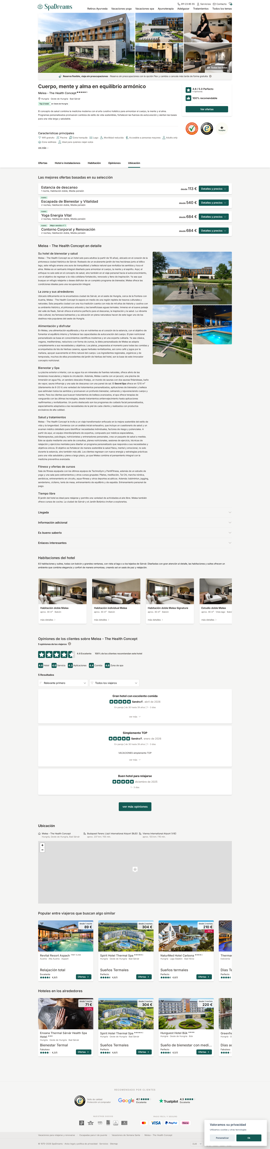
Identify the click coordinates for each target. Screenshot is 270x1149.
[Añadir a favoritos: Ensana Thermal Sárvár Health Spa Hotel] (41, 1001)
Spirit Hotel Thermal (121, 955)
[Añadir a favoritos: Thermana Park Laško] (222, 923)
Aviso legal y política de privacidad (81, 1143)
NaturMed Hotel (181, 955)
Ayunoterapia (166, 8)
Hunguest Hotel (174, 1033)
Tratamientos (201, 8)
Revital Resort (60, 955)
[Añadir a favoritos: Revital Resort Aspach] (41, 923)
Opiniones (114, 163)
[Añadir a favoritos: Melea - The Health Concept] (228, 16)
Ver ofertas (207, 109)
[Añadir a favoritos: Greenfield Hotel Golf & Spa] (222, 1001)
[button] (135, 869)
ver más (42, 147)
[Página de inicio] (56, 6)
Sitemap (114, 1143)
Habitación (94, 163)
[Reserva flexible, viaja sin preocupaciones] (210, 76)
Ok (249, 1138)
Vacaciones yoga (121, 8)
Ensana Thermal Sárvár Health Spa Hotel (63, 1034)
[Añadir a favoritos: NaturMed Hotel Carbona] (162, 923)
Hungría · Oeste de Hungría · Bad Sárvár (60, 98)
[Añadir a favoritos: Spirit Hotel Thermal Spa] (102, 923)
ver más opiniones (135, 806)
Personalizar (222, 1138)
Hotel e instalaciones (67, 163)
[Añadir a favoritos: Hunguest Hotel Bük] (162, 1001)
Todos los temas (222, 8)
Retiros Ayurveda (97, 8)
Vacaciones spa (144, 8)
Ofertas (42, 163)
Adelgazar (183, 8)
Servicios (103, 1143)
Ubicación (134, 163)
